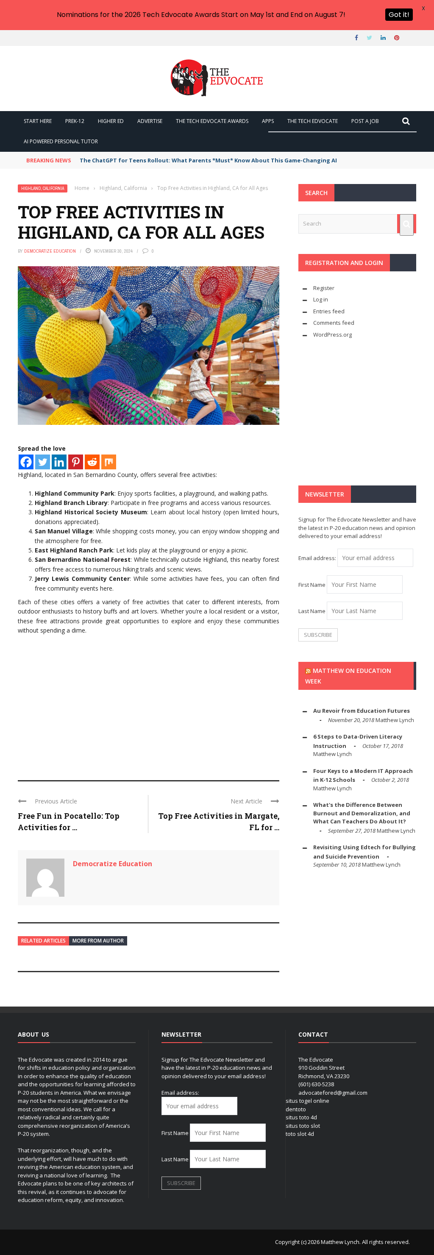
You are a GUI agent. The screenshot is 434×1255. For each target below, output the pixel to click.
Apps (268, 121)
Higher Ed (111, 121)
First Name (312, 584)
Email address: (317, 558)
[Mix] (108, 462)
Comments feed (333, 322)
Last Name (312, 611)
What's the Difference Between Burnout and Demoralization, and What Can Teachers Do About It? (361, 813)
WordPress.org (332, 334)
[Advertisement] (148, 703)
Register (323, 288)
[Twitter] (42, 462)
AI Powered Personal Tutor (61, 141)
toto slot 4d (300, 1134)
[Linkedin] (59, 462)
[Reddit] (92, 462)
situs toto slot (303, 1126)
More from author (98, 940)
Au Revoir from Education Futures (361, 710)
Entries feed (329, 311)
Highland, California (42, 188)
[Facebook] (26, 462)
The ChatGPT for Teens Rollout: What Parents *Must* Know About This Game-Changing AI (208, 160)
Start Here (38, 121)
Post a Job (365, 121)
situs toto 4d (301, 1117)
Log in (320, 299)
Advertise (149, 121)
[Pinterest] (75, 462)
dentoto (296, 1109)
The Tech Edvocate (312, 121)
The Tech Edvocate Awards (212, 121)
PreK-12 (74, 121)
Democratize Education (50, 251)
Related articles (43, 940)
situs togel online (307, 1100)
